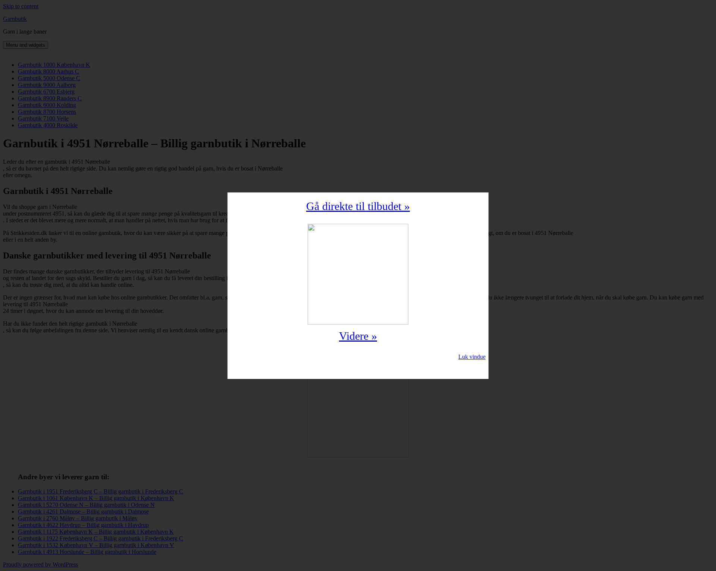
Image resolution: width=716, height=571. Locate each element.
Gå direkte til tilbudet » (358, 206)
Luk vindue (472, 357)
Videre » (358, 336)
